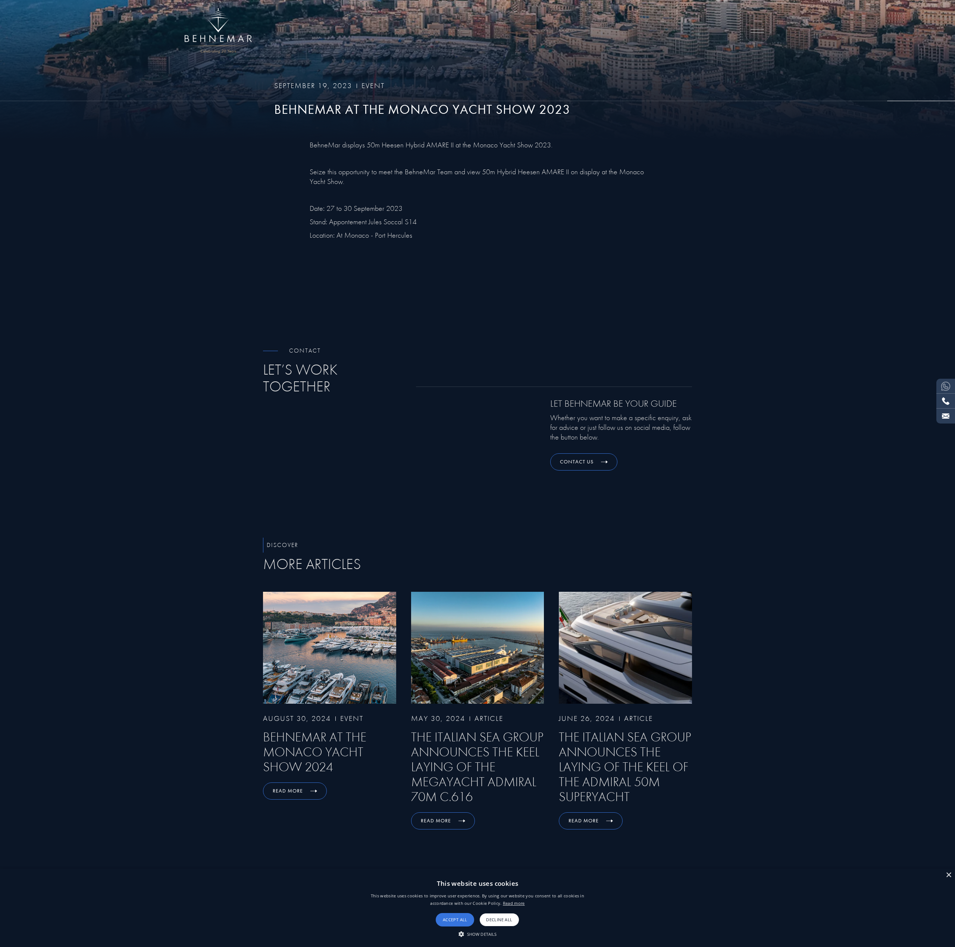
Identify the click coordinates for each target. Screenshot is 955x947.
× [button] (948, 875)
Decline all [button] (499, 919)
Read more (514, 903)
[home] (218, 31)
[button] (757, 31)
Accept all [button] (455, 919)
